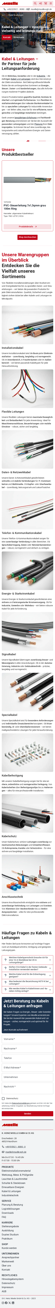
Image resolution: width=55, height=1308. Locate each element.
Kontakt (7, 37)
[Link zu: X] (9, 1303)
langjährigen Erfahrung (26, 118)
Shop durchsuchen (27, 237)
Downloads (19, 37)
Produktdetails (26, 226)
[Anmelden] (40, 3)
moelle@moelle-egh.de (41, 9)
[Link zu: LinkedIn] (13, 1303)
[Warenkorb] (45, 3)
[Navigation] (50, 3)
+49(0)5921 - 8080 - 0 (17, 9)
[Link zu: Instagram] (3, 1303)
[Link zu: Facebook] (6, 1303)
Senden (27, 1113)
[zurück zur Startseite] (3, 15)
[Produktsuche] (35, 3)
